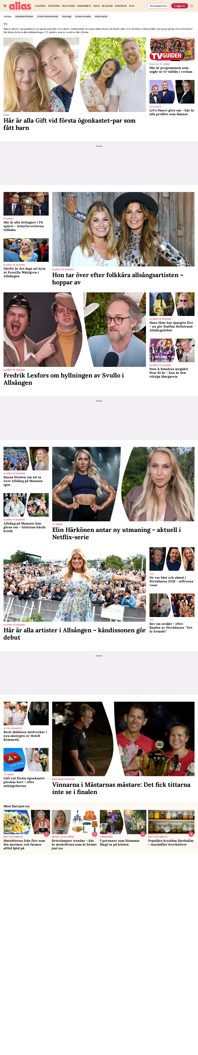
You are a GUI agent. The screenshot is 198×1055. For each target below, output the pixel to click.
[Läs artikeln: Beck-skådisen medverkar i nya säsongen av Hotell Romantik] (26, 713)
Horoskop (121, 5)
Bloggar (107, 5)
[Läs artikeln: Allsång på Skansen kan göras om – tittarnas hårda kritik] (26, 505)
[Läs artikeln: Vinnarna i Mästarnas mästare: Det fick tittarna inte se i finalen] (123, 739)
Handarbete (84, 5)
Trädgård (54, 5)
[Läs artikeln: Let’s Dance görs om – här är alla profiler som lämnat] (172, 92)
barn (6, 115)
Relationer (68, 5)
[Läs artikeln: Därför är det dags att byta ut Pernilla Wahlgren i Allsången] (26, 250)
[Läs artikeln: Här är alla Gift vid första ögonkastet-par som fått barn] (74, 75)
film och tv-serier (159, 64)
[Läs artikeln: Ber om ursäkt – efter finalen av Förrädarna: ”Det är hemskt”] (172, 605)
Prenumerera (158, 5)
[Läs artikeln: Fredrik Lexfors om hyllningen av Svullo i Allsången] (74, 329)
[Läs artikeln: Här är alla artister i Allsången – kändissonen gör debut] (74, 584)
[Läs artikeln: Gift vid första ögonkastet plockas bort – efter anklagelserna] (26, 760)
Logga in (179, 5)
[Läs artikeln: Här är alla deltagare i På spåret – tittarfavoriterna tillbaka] (26, 204)
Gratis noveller (83, 16)
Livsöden (40, 5)
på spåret (8, 218)
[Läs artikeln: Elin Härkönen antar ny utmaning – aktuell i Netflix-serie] (123, 484)
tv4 (151, 574)
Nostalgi (66, 16)
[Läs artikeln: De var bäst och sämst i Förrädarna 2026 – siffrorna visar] (172, 559)
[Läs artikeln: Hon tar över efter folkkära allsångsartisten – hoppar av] (123, 229)
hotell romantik (12, 728)
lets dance (155, 106)
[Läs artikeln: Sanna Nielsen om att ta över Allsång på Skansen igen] (26, 458)
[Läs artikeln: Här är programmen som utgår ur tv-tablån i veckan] (172, 49)
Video (96, 5)
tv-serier (57, 524)
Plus (131, 5)
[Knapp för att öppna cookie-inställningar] (192, 5)
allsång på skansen (14, 265)
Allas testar (101, 16)
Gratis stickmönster (47, 16)
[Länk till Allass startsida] (20, 6)
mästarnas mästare (63, 779)
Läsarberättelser (24, 16)
